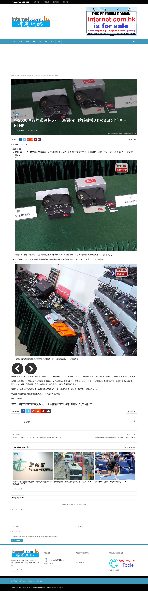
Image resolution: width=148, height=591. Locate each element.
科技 (52, 41)
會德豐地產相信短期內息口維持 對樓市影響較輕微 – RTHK (115, 437)
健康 (46, 41)
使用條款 (46, 2)
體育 (40, 41)
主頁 (14, 41)
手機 (58, 41)
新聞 (20, 41)
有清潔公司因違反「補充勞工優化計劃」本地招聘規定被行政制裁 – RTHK (37, 437)
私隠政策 (56, 2)
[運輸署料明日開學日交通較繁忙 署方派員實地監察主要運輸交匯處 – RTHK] (33, 466)
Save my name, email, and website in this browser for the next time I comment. (36, 536)
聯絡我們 (65, 2)
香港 (17, 114)
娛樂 (34, 41)
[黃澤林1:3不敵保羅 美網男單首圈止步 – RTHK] (115, 466)
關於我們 (36, 2)
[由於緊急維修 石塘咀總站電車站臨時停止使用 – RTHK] (74, 466)
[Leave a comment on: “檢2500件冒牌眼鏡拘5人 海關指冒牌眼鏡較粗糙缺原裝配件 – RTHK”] (135, 139)
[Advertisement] (74, 59)
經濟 (27, 41)
